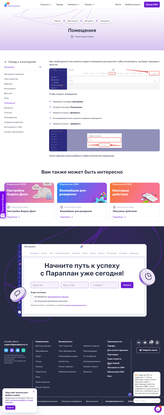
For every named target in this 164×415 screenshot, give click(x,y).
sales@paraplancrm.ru (114, 401)
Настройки (88, 21)
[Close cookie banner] (33, 391)
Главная (57, 21)
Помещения (105, 21)
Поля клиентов (11, 79)
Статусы (8, 112)
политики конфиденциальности (75, 305)
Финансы (8, 108)
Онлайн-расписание (14, 132)
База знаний (72, 21)
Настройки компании (14, 74)
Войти (118, 4)
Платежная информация (72, 401)
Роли (6, 98)
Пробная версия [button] (132, 4)
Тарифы (59, 4)
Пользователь (10, 117)
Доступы (8, 93)
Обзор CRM (152, 4)
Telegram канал (150, 350)
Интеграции (10, 88)
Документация (92, 401)
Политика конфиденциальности (44, 401)
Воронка (8, 84)
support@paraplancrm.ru (16, 344)
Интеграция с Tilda (13, 127)
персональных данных (58, 297)
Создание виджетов (13, 122)
